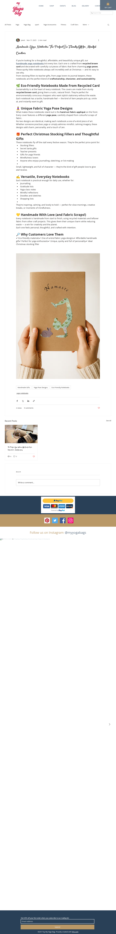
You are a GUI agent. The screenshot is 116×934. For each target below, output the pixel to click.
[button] (108, 25)
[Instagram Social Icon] (70, 520)
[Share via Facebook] (17, 401)
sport (37, 25)
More (85, 25)
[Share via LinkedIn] (28, 401)
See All (108, 421)
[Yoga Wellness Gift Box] (21, 434)
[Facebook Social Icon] (63, 520)
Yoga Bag (27, 25)
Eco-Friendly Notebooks (60, 387)
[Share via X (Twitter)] (23, 401)
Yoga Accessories (50, 25)
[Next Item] (109, 724)
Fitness (63, 25)
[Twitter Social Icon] (55, 520)
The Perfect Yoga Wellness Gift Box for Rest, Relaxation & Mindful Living (20, 448)
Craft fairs (74, 25)
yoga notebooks (22, 393)
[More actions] (98, 40)
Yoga (17, 25)
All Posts (8, 25)
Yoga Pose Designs (41, 387)
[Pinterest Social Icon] (47, 520)
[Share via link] (34, 401)
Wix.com (75, 932)
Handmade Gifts (24, 387)
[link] (107, 3)
